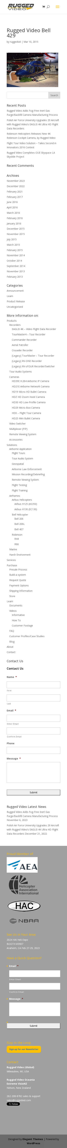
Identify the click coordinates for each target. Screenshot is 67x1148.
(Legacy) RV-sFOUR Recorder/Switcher (33, 366)
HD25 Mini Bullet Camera (26, 418)
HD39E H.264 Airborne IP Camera (30, 381)
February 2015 (15, 250)
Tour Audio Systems (20, 371)
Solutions (12, 445)
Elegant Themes (33, 1139)
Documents (15, 605)
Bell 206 (18, 518)
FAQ (11, 630)
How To (16, 620)
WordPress (33, 1143)
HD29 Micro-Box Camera (26, 407)
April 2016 (12, 207)
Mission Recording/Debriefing (28, 474)
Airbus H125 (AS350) (25, 504)
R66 (16, 544)
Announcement (15, 290)
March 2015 (13, 244)
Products (12, 320)
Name (12, 677)
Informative (18, 615)
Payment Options (19, 585)
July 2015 (12, 239)
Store (12, 596)
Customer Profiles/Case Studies (26, 636)
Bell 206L (19, 524)
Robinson (17, 534)
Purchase (12, 565)
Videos (13, 610)
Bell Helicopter (20, 514)
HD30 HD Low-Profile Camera (29, 402)
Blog (11, 641)
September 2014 (16, 266)
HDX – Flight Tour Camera (26, 413)
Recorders (15, 325)
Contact (11, 652)
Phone (10, 743)
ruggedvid (15, 41)
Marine (13, 549)
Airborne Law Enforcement (27, 469)
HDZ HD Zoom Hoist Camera (28, 397)
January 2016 (14, 223)
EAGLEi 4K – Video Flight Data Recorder (34, 329)
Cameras (14, 377)
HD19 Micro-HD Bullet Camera (29, 391)
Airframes (14, 495)
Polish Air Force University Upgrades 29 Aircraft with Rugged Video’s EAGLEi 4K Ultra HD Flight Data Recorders (33, 124)
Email (11, 710)
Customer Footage (22, 625)
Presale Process (18, 569)
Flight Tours (18, 453)
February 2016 (15, 218)
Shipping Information (20, 590)
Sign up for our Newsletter (23, 1049)
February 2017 (15, 197)
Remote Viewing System (22, 434)
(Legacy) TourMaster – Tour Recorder (33, 355)
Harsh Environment (20, 554)
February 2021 (15, 191)
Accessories (16, 439)
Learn (10, 296)
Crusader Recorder (22, 350)
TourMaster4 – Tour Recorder (28, 334)
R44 (16, 538)
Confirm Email (14, 736)
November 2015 (16, 234)
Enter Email (13, 723)
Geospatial (18, 463)
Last (9, 703)
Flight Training (19, 490)
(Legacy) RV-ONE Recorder (27, 361)
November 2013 (16, 271)
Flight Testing (19, 485)
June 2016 (12, 202)
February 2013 (15, 276)
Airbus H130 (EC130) (25, 509)
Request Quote (17, 580)
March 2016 (13, 212)
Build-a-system (17, 574)
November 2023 (16, 180)
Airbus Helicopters (22, 499)
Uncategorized (15, 306)
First (9, 690)
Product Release (16, 301)
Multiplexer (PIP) (18, 429)
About (10, 646)
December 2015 (16, 228)
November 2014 (16, 255)
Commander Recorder (24, 339)
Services (11, 560)
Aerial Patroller (20, 345)
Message (14, 758)
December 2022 (16, 186)
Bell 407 (18, 529)
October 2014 (14, 260)
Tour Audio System (22, 458)
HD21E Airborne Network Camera (30, 386)
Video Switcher (17, 423)
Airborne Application (20, 449)
